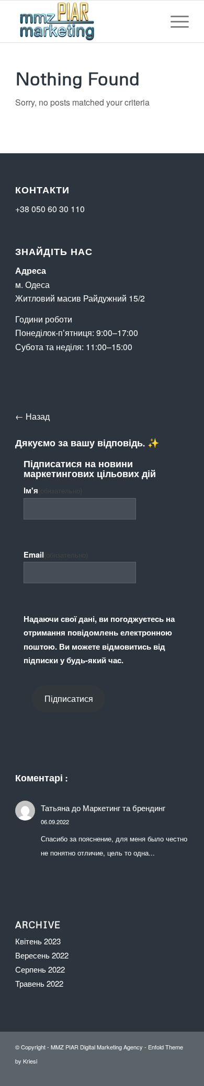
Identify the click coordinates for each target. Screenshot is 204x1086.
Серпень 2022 (40, 969)
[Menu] (174, 21)
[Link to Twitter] (134, 1073)
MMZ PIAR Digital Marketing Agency (97, 1047)
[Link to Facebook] (149, 1073)
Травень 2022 (39, 983)
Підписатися (68, 698)
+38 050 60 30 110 (50, 209)
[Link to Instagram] (165, 1073)
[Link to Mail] (181, 1073)
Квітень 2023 (38, 940)
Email (56, 554)
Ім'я (53, 490)
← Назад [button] (32, 416)
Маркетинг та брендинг (124, 807)
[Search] (150, 21)
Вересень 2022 (42, 955)
